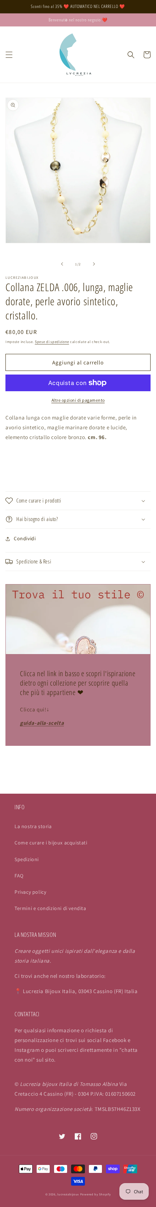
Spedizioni (27, 859)
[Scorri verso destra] (94, 264)
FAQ (19, 875)
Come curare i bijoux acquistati (51, 842)
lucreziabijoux (68, 1194)
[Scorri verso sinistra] (62, 264)
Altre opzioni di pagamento (78, 400)
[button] (9, 55)
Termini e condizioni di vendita (50, 908)
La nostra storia (33, 826)
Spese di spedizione (52, 341)
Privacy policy (30, 892)
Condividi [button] (25, 538)
